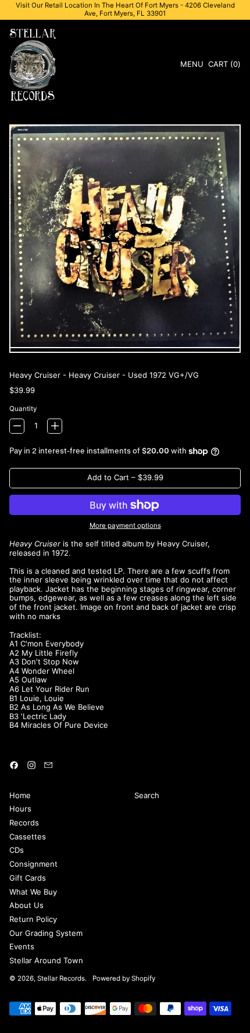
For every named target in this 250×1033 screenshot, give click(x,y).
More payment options (125, 526)
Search (146, 795)
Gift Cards (27, 877)
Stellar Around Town (46, 960)
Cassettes (27, 836)
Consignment (33, 863)
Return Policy (33, 919)
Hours (20, 808)
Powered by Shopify (123, 978)
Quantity (23, 409)
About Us (26, 905)
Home (20, 795)
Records (24, 822)
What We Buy (33, 891)
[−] (16, 426)
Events (21, 946)
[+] (54, 426)
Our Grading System (46, 933)
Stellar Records (61, 978)
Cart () (224, 66)
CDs (16, 850)
